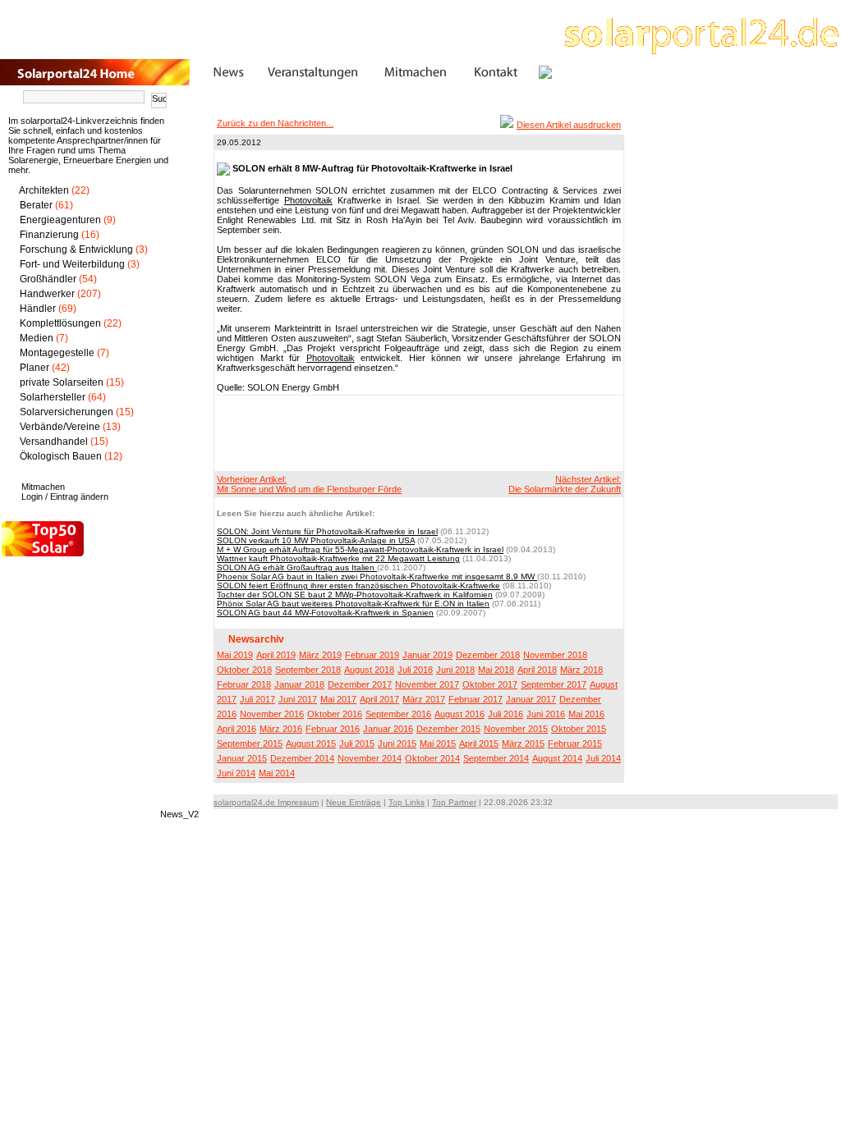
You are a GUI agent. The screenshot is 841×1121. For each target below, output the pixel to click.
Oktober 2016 (334, 714)
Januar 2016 (388, 729)
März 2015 (523, 743)
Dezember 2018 (488, 655)
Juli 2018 (415, 670)
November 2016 (272, 714)
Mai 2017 (338, 699)
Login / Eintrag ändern (64, 496)
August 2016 (459, 714)
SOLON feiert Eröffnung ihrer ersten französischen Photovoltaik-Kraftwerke (358, 585)
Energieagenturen (60, 220)
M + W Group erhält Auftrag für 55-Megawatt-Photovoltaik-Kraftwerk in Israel (360, 549)
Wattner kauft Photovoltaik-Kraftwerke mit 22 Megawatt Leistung (338, 558)
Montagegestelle (57, 353)
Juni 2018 (455, 670)
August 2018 (369, 670)
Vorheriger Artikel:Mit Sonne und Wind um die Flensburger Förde (309, 484)
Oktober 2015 (578, 729)
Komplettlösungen (60, 323)
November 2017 (427, 684)
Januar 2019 (427, 655)
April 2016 (236, 729)
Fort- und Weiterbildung (72, 264)
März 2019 (320, 655)
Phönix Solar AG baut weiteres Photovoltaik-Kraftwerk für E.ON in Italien (353, 603)
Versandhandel (54, 441)
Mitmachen (43, 487)
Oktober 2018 (244, 670)
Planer (34, 367)
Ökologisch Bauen (61, 456)
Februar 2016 (333, 729)
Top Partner (454, 802)
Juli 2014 (603, 758)
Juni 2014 (236, 773)
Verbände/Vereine (60, 426)
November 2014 (370, 758)
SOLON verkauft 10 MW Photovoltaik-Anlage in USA (316, 540)
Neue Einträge (353, 802)
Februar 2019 (372, 655)
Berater (36, 205)
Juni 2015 (397, 743)
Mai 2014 (277, 773)
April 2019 (276, 655)
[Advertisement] (416, 432)
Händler (38, 308)
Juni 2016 (545, 714)
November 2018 (555, 655)
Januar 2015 (242, 758)
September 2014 (496, 758)
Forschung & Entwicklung (76, 249)
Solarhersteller (52, 397)
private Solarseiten (61, 382)
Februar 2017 (475, 699)
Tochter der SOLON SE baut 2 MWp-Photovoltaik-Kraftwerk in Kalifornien (355, 594)
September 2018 (308, 670)
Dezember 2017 (360, 684)
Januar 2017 (531, 699)
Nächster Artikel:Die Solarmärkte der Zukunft (564, 484)
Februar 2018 (244, 684)
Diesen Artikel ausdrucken (569, 125)
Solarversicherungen (66, 412)
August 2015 (311, 743)
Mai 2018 (496, 670)
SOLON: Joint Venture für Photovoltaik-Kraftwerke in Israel (327, 531)
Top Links (406, 802)
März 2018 (581, 670)
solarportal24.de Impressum (266, 802)
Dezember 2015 (448, 729)
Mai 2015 (438, 743)
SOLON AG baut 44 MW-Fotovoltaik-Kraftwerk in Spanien (325, 612)
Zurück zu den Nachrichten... (275, 123)
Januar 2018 (299, 684)
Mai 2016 (586, 714)
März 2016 (281, 729)
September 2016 (398, 714)
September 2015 (250, 743)
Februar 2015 (575, 743)
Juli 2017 (257, 699)
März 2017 (423, 699)
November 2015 (516, 729)
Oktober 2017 (489, 684)
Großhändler (48, 279)
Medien (36, 338)
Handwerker (47, 294)
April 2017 (379, 699)
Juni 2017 (297, 699)
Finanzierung (49, 234)
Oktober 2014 (432, 758)
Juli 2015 (357, 743)
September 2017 (553, 684)
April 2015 (479, 743)
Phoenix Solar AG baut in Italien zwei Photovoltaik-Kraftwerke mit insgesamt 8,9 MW (377, 576)
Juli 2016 (505, 714)
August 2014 (557, 758)
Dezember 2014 (302, 758)
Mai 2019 (235, 655)
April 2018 (537, 670)
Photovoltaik (308, 200)
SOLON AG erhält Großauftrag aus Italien (297, 567)
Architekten (44, 190)
